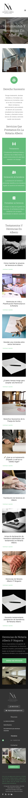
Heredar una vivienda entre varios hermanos (14, 343)
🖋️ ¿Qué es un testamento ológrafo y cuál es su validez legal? (14, 459)
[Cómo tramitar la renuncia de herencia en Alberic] (14, 247)
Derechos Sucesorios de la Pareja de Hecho (14, 420)
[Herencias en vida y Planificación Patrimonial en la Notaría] (14, 286)
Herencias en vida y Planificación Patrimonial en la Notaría (14, 304)
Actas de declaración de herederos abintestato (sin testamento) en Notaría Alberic (14, 539)
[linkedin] (11, 794)
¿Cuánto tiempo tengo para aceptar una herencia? (14, 382)
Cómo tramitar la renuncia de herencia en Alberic (14, 264)
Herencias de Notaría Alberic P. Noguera (14, 580)
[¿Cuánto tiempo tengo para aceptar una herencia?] (14, 365)
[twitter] (5, 794)
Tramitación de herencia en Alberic (14, 499)
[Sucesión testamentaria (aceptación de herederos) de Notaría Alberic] (14, 602)
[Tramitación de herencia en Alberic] (14, 482)
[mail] (8, 794)
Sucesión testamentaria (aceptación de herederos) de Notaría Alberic (14, 619)
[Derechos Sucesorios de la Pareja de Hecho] (14, 403)
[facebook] (3, 794)
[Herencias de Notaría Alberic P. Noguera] (14, 563)
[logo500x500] (8, 3)
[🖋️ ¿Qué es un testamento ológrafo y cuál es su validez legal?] (14, 442)
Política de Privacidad (11, 789)
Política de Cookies (18, 791)
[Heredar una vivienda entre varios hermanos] (14, 326)
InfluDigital (18, 787)
